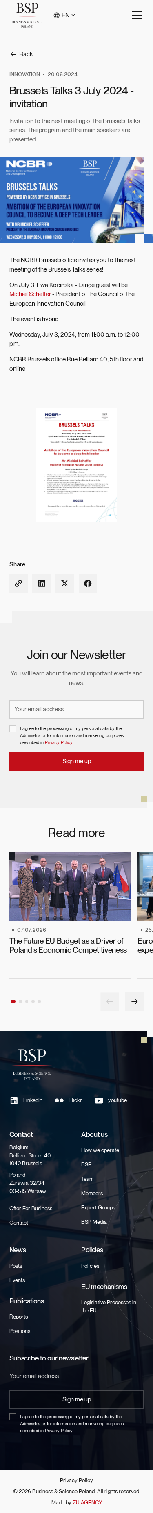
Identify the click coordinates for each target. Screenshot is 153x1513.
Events (17, 1280)
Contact (18, 1222)
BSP (86, 1164)
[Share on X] (64, 583)
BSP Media (94, 1222)
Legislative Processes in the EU (108, 1306)
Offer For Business (30, 1208)
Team (87, 1178)
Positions (19, 1331)
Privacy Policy (76, 1480)
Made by (76, 1502)
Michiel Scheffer (30, 294)
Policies (90, 1265)
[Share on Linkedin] (41, 583)
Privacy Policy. (59, 742)
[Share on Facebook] (88, 583)
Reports (18, 1316)
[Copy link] (18, 583)
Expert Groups (98, 1207)
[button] (65, 15)
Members (92, 1193)
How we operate (100, 1150)
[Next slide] (134, 1001)
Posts (15, 1265)
